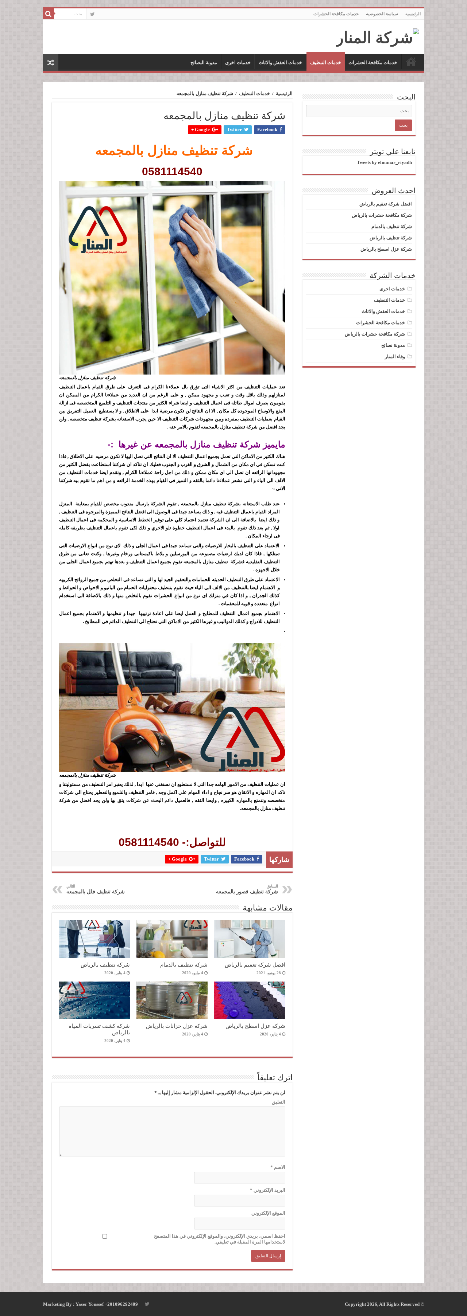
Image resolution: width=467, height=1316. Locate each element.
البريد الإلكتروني (267, 1190)
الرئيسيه (413, 13)
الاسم (277, 1167)
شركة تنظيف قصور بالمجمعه (247, 889)
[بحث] (48, 13)
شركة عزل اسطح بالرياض (255, 1026)
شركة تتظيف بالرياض (105, 964)
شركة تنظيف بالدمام (184, 964)
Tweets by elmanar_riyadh (384, 162)
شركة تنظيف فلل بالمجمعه (95, 889)
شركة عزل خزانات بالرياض (177, 1026)
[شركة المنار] (377, 35)
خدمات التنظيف (325, 62)
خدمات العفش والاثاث (280, 62)
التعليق (278, 1102)
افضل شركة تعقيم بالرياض (255, 964)
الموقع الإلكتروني (268, 1213)
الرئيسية (284, 93)
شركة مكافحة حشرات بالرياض (382, 215)
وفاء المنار (395, 356)
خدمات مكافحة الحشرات (336, 13)
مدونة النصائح (203, 62)
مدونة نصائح (393, 345)
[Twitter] (92, 14)
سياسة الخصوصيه (382, 13)
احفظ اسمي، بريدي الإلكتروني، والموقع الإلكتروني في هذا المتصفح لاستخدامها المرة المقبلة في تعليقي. (219, 1239)
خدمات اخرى (238, 62)
